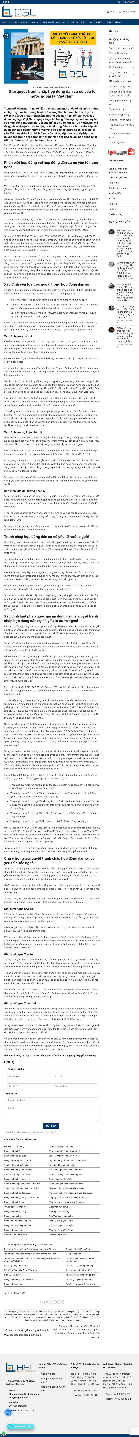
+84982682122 (26, 1410)
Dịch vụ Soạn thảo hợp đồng (79, 1270)
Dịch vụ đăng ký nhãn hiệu (61, 1146)
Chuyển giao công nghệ (120, 48)
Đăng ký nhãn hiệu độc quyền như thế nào (68, 1197)
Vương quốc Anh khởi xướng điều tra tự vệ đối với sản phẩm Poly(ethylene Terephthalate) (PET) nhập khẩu (125, 270)
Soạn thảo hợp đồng (118, 114)
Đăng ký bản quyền (13, 1230)
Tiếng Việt (127, 2)
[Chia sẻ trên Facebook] (42, 1302)
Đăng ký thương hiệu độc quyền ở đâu (66, 1202)
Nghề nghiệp (62, 22)
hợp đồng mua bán (13, 838)
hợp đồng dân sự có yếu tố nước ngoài (77, 256)
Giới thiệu (7, 22)
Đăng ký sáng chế (12, 1216)
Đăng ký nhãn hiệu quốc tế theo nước (117, 170)
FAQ (91, 22)
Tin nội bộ (113, 203)
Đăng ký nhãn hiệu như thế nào (18, 1169)
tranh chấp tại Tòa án (77, 724)
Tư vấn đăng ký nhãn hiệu (16, 1207)
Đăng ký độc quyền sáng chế (17, 1220)
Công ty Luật (48, 1373)
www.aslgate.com (18, 1405)
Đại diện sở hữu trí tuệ (14, 1146)
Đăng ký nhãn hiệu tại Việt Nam (63, 1156)
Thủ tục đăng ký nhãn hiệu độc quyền (21, 1188)
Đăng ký (119, 22)
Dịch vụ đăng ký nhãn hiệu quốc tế (64, 1151)
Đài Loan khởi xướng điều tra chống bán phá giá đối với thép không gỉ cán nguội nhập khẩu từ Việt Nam (125, 292)
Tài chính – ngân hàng (119, 119)
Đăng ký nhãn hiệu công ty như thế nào (22, 1197)
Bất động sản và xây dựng (118, 41)
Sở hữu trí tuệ (115, 67)
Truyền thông (78, 22)
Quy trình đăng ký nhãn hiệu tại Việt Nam (67, 1160)
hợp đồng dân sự (39, 914)
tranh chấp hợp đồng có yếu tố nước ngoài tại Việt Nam (28, 1317)
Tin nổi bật (59, 87)
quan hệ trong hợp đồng (47, 444)
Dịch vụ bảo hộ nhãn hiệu (60, 1179)
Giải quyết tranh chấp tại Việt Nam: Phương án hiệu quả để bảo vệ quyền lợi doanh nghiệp (125, 335)
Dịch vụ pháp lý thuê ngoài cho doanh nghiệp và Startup (30, 1249)
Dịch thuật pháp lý (117, 53)
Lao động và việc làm (119, 86)
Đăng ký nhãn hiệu (12, 1151)
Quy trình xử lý (22, 22)
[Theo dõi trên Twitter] (6, 2)
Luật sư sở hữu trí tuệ (58, 1207)
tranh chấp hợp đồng (70, 148)
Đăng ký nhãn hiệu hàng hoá (17, 1179)
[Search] (119, 2)
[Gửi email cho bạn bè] (52, 1302)
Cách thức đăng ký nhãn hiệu (17, 1174)
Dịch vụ (35, 22)
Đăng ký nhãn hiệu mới (14, 1202)
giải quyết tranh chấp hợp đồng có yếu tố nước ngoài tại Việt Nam (72, 1314)
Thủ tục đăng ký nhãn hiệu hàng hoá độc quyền (70, 1193)
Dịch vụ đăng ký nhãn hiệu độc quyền (66, 1183)
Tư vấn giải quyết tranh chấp (79, 1279)
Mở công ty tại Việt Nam (15, 1265)
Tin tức (98, 22)
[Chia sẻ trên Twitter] (47, 1302)
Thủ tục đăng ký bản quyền (61, 1225)
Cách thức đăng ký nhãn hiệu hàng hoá (22, 1183)
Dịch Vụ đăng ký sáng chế (61, 1216)
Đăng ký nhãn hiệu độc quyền (17, 1193)
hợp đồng (41, 754)
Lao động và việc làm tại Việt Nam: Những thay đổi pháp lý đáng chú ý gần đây (125, 311)
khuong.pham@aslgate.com (24, 1394)
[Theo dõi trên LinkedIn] (8, 2)
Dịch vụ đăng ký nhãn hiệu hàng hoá (65, 1174)
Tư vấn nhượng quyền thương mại (81, 1284)
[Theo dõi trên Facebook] (3, 2)
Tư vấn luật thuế (116, 142)
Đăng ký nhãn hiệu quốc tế (16, 1156)
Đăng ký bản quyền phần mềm (18, 1225)
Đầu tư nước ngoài (118, 188)
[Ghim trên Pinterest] (57, 1302)
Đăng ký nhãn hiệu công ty (16, 1211)
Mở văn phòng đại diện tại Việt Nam (20, 1270)
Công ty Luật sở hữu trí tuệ (16, 1234)
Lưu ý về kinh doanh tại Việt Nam (118, 74)
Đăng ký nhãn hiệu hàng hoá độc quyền (67, 1188)
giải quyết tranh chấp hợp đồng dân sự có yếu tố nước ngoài (54, 1320)
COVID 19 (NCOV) (117, 177)
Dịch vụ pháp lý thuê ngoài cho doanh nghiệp (120, 60)
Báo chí (112, 198)
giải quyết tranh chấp (55, 944)
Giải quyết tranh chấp (43, 87)
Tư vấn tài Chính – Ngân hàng (79, 1265)
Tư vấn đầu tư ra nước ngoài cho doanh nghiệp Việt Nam (30, 1254)
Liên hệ (109, 22)
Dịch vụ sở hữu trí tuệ (14, 1275)
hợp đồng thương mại (24, 122)
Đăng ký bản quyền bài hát (61, 1230)
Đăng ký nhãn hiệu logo (59, 1211)
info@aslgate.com (18, 1397)
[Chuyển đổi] (133, 67)
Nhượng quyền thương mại (120, 102)
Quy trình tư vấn (116, 109)
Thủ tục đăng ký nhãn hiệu (16, 1165)
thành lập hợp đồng (46, 499)
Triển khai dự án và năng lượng (121, 127)
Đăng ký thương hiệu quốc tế (17, 1160)
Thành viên (49, 22)
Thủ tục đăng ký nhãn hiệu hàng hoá (65, 1169)
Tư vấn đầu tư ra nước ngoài (119, 135)
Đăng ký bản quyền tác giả (61, 1220)
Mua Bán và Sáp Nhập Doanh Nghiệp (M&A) (119, 93)
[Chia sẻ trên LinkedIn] (62, 1302)
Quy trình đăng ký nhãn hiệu (61, 1165)
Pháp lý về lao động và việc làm (80, 1275)
